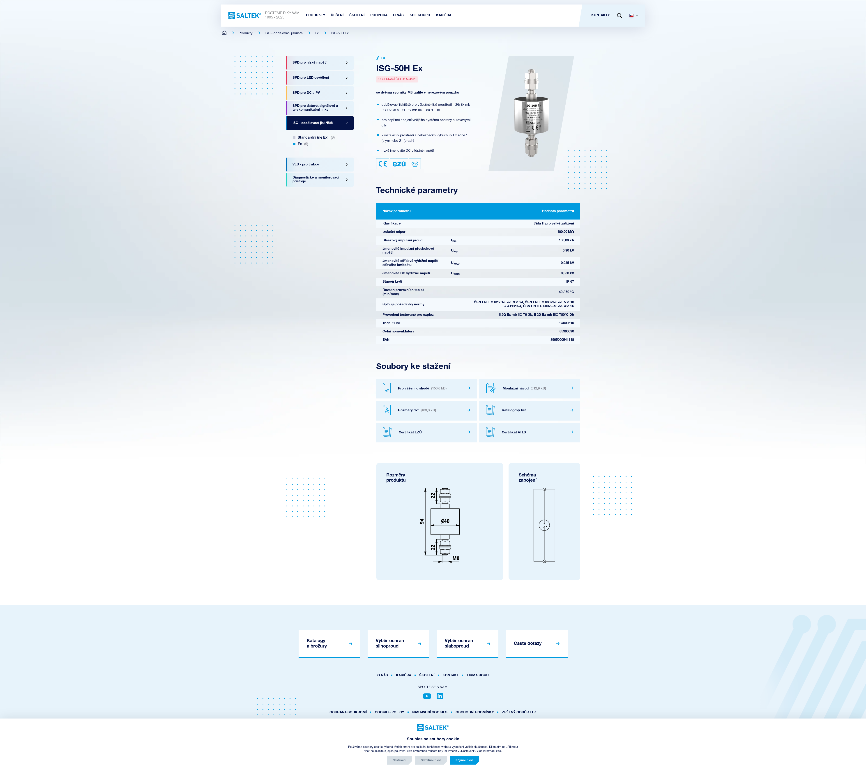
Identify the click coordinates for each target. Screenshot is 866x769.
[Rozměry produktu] (439, 525)
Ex (317, 33)
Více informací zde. (489, 751)
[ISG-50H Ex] (531, 113)
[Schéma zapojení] (544, 525)
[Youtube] (427, 696)
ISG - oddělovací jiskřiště (284, 33)
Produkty (246, 33)
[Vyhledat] (619, 16)
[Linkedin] (440, 696)
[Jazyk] (635, 16)
